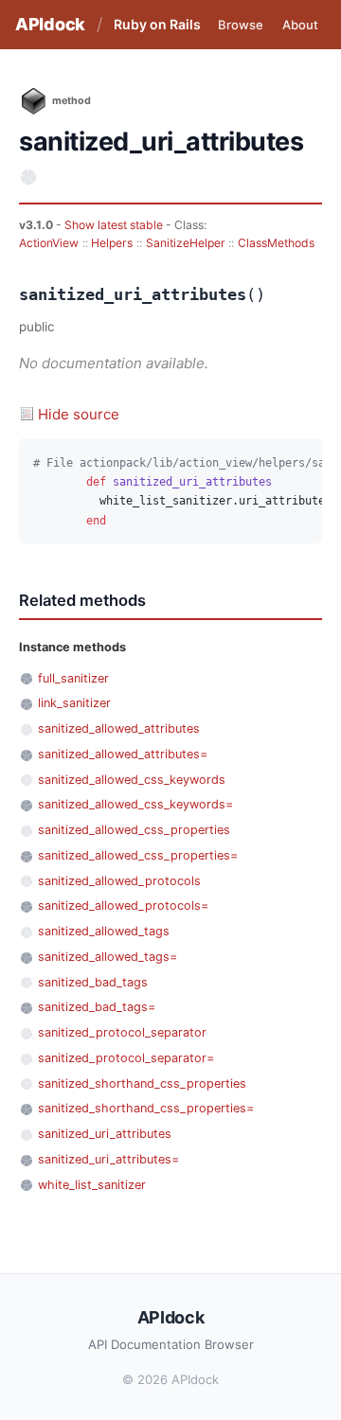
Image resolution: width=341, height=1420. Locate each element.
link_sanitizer (74, 703)
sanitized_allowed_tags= (107, 957)
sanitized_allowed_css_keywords (131, 779)
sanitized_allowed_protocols (119, 881)
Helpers (112, 243)
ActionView (49, 243)
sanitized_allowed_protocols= (123, 905)
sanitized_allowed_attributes (119, 728)
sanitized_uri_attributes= (108, 1159)
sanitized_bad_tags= (96, 1007)
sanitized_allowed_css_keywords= (135, 804)
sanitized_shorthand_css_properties (142, 1083)
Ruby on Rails (157, 24)
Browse (240, 24)
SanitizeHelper (185, 243)
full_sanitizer (73, 678)
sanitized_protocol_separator (122, 1032)
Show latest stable (115, 225)
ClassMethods (276, 243)
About (300, 24)
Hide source (78, 414)
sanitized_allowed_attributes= (122, 754)
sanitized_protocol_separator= (126, 1058)
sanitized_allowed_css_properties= (138, 855)
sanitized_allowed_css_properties (134, 830)
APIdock (50, 24)
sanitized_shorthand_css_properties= (146, 1108)
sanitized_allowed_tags (104, 931)
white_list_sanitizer (92, 1185)
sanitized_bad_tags (93, 982)
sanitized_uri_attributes (104, 1134)
